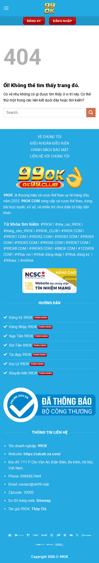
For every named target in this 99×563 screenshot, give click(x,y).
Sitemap (43, 500)
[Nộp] (91, 112)
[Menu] (6, 8)
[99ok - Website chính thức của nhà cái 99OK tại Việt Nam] (49, 8)
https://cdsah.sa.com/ (42, 454)
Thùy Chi (38, 509)
